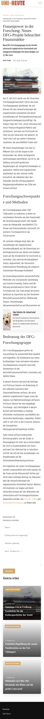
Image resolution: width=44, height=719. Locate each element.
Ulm (25, 499)
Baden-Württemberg (17, 15)
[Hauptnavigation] (39, 3)
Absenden (9, 571)
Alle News (6, 714)
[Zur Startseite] (13, 5)
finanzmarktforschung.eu (13, 502)
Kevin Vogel (7, 60)
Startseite (6, 15)
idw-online (32, 499)
